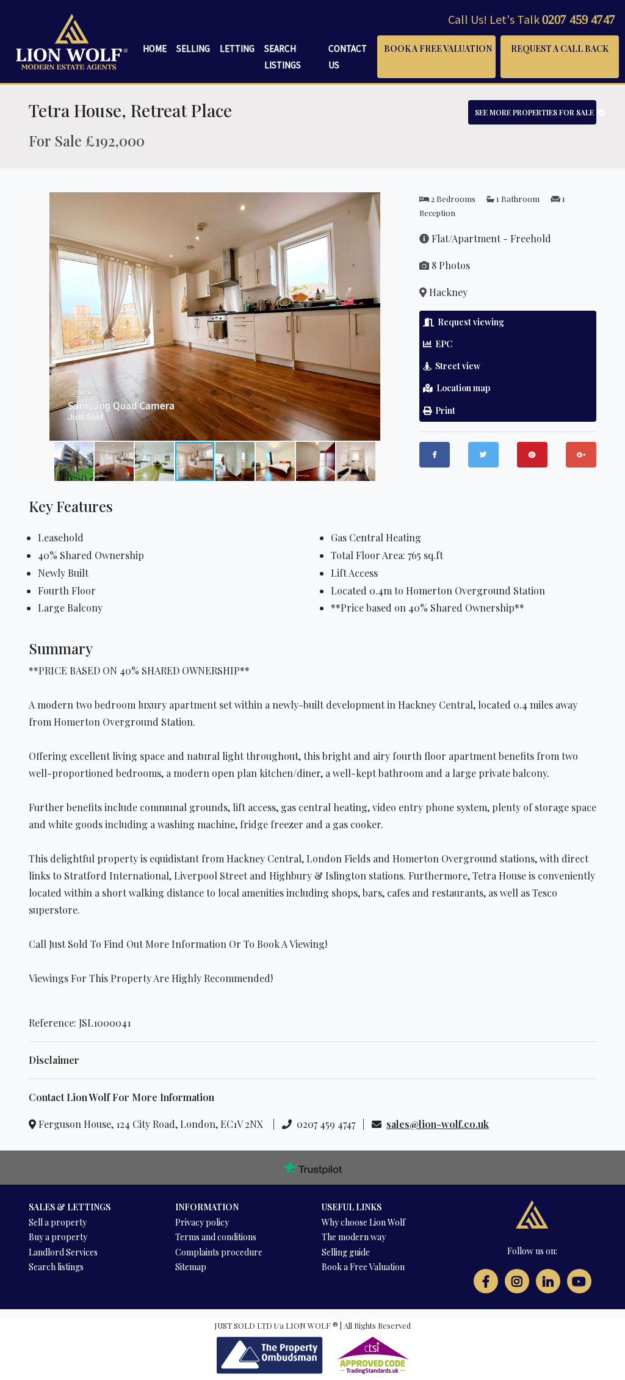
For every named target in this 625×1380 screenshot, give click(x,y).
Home (155, 48)
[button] (390, 203)
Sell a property (58, 1222)
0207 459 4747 (578, 19)
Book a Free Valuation (438, 48)
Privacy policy (202, 1222)
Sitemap (190, 1267)
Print (443, 410)
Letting (237, 48)
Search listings (56, 1267)
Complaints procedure (218, 1252)
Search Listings (282, 57)
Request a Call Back (560, 48)
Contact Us (347, 57)
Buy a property (58, 1237)
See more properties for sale (535, 112)
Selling (193, 48)
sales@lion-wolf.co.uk (437, 1124)
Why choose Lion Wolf (363, 1222)
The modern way (354, 1237)
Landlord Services (63, 1252)
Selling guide (346, 1252)
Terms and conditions (215, 1237)
